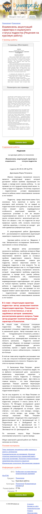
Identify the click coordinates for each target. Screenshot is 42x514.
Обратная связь (32, 513)
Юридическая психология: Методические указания (21, 463)
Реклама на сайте (33, 506)
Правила (30, 511)
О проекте (30, 504)
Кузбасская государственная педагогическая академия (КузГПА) (19, 473)
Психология (6, 23)
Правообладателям (33, 508)
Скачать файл (21, 142)
